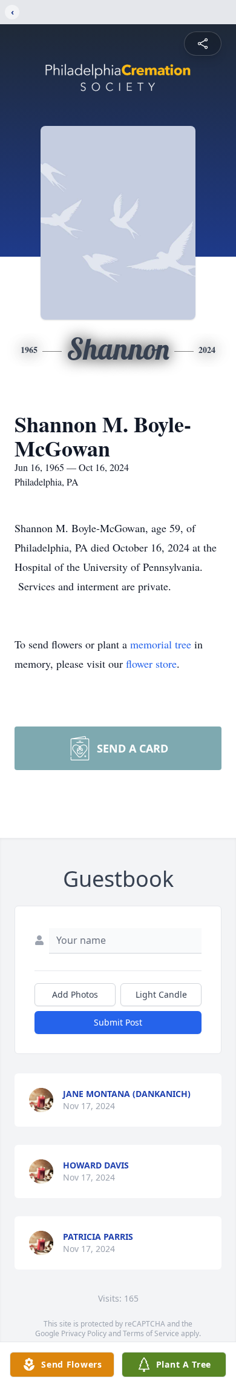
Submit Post (118, 1022)
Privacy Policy (84, 1333)
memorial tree (160, 644)
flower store (151, 663)
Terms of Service (151, 1333)
